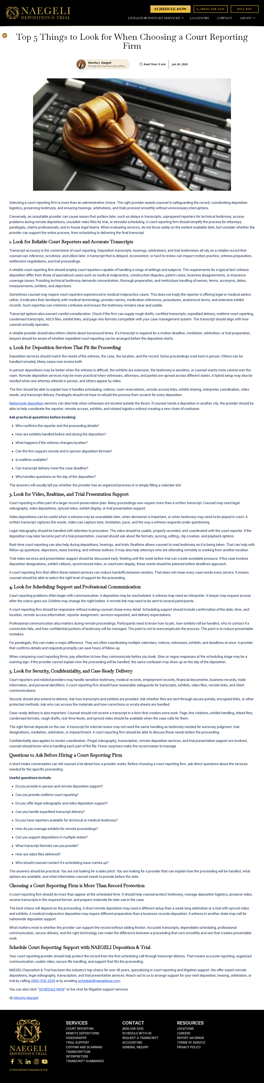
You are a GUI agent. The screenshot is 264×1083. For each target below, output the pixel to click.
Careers (183, 1033)
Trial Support (77, 1042)
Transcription (78, 1052)
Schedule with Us (137, 1033)
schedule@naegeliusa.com (99, 981)
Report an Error (190, 1038)
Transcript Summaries (85, 1061)
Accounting (132, 1042)
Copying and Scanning (84, 1047)
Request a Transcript (140, 1038)
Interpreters (77, 1056)
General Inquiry (135, 1047)
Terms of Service (191, 1042)
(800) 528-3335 (43, 981)
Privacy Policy (189, 1047)
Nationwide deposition (26, 403)
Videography (76, 1038)
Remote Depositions (82, 1033)
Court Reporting (80, 1029)
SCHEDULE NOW (51, 989)
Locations (185, 1029)
